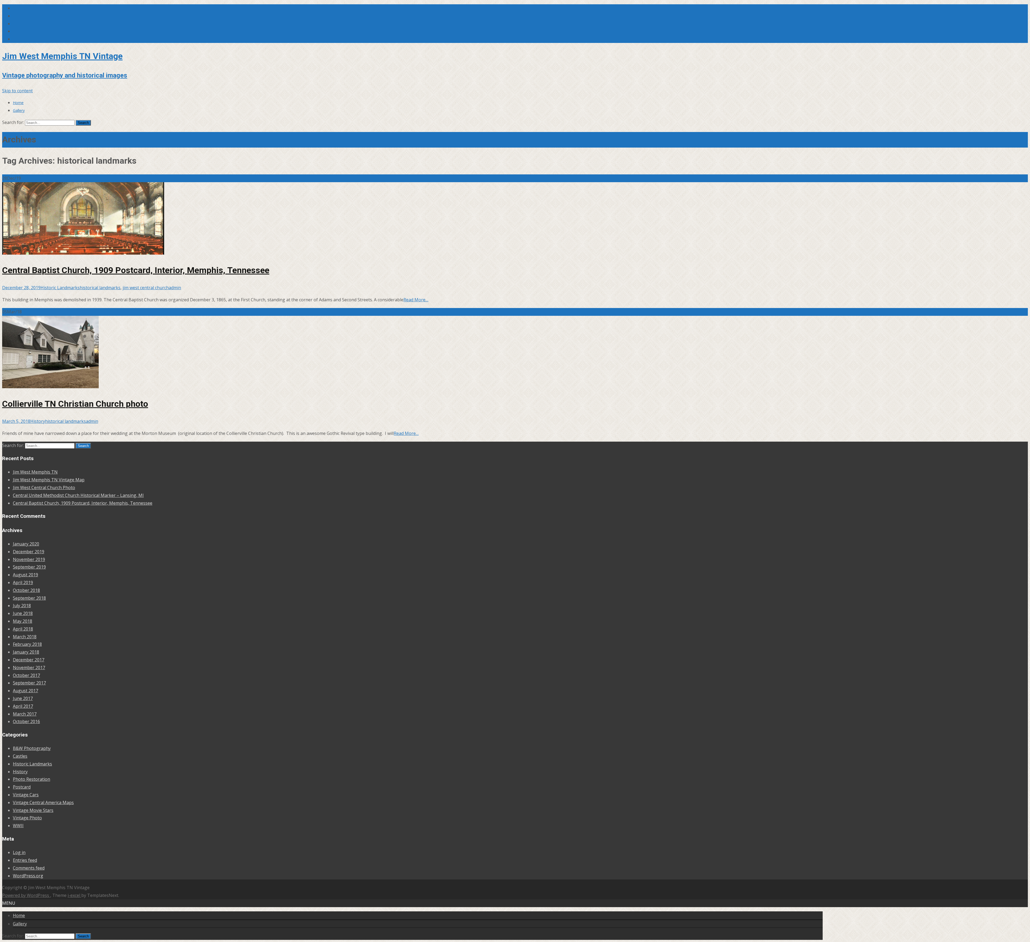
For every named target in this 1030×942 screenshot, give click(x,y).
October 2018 (26, 590)
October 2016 (26, 721)
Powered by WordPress (26, 895)
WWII (18, 826)
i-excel (74, 895)
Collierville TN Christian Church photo (75, 404)
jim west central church (146, 288)
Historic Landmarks (60, 288)
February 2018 (27, 644)
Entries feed (25, 860)
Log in (19, 852)
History (37, 421)
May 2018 (22, 621)
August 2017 (25, 691)
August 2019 (25, 575)
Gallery (19, 110)
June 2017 (23, 698)
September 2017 (29, 683)
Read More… (415, 300)
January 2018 (26, 652)
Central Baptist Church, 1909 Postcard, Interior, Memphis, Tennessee (135, 270)
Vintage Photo (27, 818)
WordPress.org (28, 876)
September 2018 (29, 598)
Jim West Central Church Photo (44, 487)
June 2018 (23, 613)
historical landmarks (100, 288)
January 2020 (26, 544)
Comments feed (29, 868)
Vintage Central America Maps (43, 802)
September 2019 (29, 567)
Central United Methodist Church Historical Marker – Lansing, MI (78, 495)
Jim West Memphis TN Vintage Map (48, 480)
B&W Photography (32, 748)
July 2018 (22, 606)
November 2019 (29, 559)
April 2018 (23, 629)
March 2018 (24, 637)
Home (18, 102)
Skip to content (17, 91)
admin (175, 288)
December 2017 (28, 660)
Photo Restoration (31, 779)
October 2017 (26, 675)
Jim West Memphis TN (35, 472)
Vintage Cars (26, 795)
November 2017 (29, 667)
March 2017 (24, 714)
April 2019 (23, 582)
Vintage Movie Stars (33, 810)
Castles (20, 756)
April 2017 (23, 706)
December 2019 (28, 552)
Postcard (22, 787)
